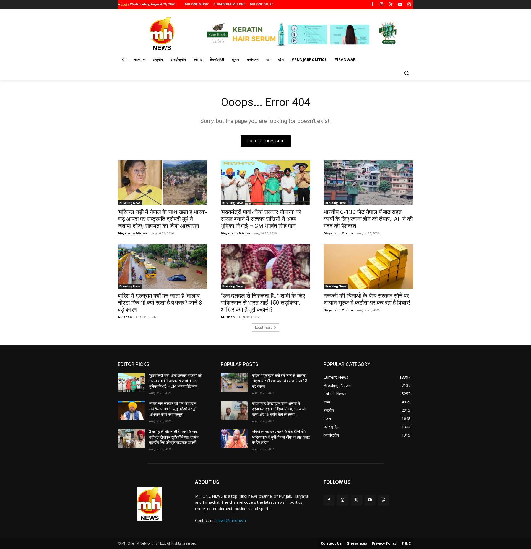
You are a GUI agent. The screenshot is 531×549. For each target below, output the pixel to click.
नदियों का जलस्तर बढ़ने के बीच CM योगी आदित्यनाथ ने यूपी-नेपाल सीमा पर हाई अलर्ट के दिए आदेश (281, 437)
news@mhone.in (231, 520)
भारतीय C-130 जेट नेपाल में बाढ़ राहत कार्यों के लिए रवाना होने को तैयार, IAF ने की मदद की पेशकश (368, 219)
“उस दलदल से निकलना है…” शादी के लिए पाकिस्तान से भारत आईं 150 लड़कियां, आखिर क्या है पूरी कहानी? (263, 302)
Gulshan (125, 317)
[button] (406, 73)
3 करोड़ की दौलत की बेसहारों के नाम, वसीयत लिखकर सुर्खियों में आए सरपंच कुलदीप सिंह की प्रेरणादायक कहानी (174, 437)
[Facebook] (372, 5)
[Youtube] (400, 5)
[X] (391, 5)
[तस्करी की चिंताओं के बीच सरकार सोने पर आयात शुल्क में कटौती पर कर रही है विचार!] (368, 266)
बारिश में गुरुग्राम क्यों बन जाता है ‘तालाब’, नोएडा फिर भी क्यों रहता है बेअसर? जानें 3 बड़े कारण (160, 302)
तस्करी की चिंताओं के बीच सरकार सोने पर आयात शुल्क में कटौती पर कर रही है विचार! (367, 299)
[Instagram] (382, 5)
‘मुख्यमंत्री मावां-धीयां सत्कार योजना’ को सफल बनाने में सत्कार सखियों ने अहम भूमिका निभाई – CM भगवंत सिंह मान (261, 219)
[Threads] (409, 5)
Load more (263, 327)
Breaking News (130, 203)
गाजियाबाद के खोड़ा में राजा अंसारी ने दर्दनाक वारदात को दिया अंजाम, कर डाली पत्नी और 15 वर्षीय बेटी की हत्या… (279, 408)
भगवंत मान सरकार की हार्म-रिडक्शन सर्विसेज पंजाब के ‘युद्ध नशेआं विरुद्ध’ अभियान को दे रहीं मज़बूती (172, 408)
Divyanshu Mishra (132, 233)
